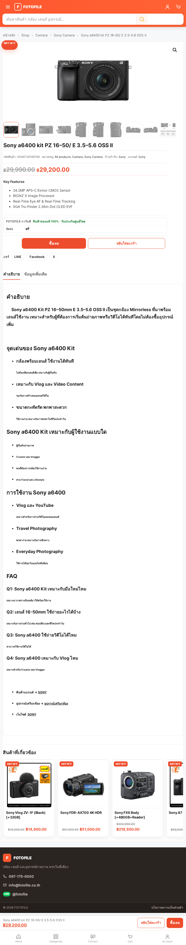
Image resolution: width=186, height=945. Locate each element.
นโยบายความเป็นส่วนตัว (167, 907)
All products (63, 157)
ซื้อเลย (54, 243)
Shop (25, 35)
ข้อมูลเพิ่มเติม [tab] (35, 274)
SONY (42, 692)
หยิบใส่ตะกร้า (126, 243)
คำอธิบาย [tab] (11, 274)
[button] (174, 50)
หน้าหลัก (9, 35)
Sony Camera (64, 35)
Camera (41, 35)
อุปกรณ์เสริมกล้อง (56, 703)
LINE (17, 257)
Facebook (37, 257)
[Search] (142, 19)
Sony (122, 157)
